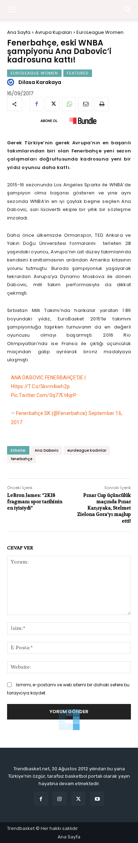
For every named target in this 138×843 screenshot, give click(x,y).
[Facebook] (36, 104)
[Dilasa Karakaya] (11, 82)
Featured (77, 73)
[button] (128, 9)
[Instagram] (60, 799)
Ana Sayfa (18, 32)
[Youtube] (97, 799)
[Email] (85, 104)
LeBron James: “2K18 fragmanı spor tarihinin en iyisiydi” (34, 501)
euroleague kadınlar (87, 450)
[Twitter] (53, 104)
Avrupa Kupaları (53, 32)
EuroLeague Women (99, 32)
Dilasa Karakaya (39, 82)
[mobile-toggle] (12, 9)
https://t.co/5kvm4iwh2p (40, 386)
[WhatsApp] (69, 104)
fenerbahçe (21, 459)
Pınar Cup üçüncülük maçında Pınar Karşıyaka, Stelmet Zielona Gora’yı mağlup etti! (104, 508)
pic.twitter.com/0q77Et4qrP (44, 395)
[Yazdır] (101, 104)
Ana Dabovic (46, 450)
